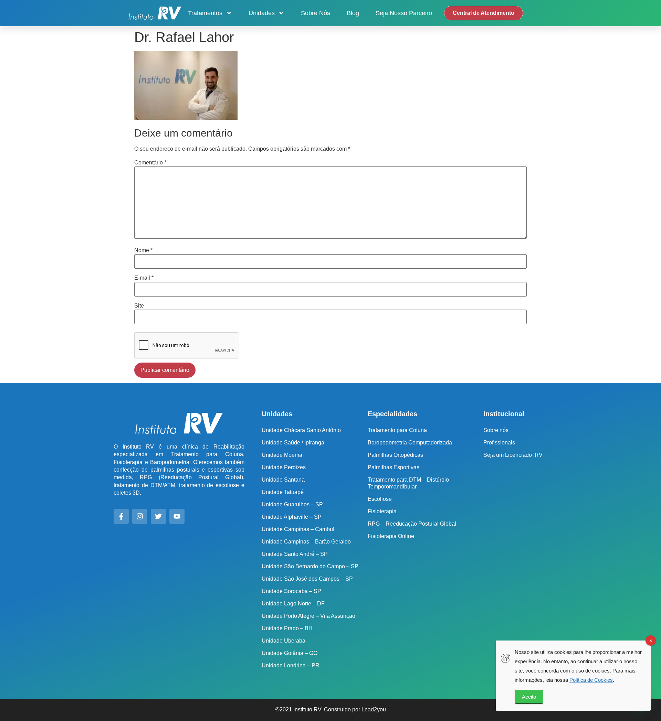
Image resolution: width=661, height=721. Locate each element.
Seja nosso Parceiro (404, 13)
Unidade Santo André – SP (295, 554)
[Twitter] (158, 516)
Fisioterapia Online (391, 536)
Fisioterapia (382, 511)
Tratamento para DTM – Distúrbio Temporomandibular (408, 483)
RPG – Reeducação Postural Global (412, 524)
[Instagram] (139, 516)
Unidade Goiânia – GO (289, 653)
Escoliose (380, 499)
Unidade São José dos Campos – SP (307, 579)
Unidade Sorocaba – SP (291, 591)
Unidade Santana (283, 480)
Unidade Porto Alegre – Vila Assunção (308, 616)
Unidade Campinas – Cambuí (298, 529)
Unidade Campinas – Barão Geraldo (306, 542)
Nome (143, 250)
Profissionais (499, 442)
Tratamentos (205, 13)
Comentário (150, 162)
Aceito (529, 697)
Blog (353, 13)
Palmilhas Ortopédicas (395, 455)
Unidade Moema (282, 455)
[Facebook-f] (121, 516)
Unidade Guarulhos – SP (292, 504)
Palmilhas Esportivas (393, 467)
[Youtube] (177, 516)
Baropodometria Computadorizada (410, 442)
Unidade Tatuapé (283, 492)
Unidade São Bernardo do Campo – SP (310, 566)
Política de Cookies (591, 680)
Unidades (262, 13)
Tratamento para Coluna (397, 430)
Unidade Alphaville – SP (292, 517)
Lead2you (373, 709)
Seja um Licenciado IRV (513, 455)
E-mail (144, 278)
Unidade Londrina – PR (290, 665)
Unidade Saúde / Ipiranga (293, 442)
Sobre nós (315, 13)
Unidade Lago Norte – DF (293, 603)
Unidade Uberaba (283, 641)
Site (139, 306)
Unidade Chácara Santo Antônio (301, 430)
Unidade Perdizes (284, 467)
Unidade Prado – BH (287, 628)
